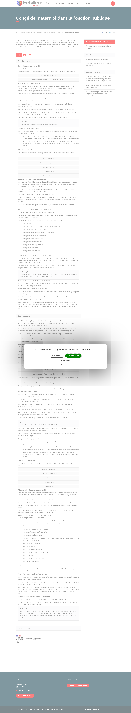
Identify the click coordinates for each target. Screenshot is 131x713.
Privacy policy (65, 365)
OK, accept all (73, 355)
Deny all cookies (66, 360)
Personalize (56, 355)
